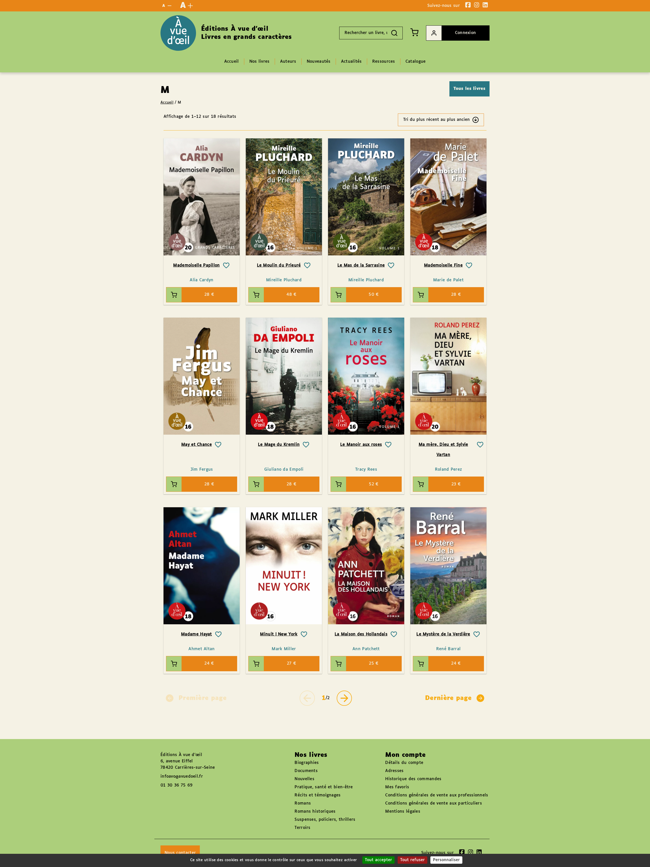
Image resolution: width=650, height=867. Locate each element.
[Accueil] (178, 33)
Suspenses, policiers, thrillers (325, 819)
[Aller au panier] (414, 32)
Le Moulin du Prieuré (279, 265)
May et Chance (196, 445)
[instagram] (477, 5)
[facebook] (468, 5)
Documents (306, 771)
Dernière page (448, 698)
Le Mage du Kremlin (279, 445)
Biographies (307, 763)
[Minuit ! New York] (284, 565)
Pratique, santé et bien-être (324, 787)
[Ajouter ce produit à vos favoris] (226, 265)
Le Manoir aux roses (361, 445)
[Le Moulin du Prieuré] (284, 196)
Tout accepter (378, 860)
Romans (303, 803)
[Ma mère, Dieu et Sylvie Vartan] (448, 376)
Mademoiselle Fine (443, 265)
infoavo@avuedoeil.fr (181, 776)
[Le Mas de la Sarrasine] (366, 196)
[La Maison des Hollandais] (366, 565)
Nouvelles (304, 779)
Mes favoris (397, 787)
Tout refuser (412, 860)
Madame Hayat (196, 634)
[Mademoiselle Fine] (448, 196)
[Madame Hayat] (202, 565)
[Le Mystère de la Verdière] (448, 565)
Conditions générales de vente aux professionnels (436, 795)
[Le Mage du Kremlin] (284, 376)
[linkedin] (485, 5)
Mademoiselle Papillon (196, 265)
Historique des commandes (413, 779)
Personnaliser (446, 860)
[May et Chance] (202, 376)
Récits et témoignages (317, 795)
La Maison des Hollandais (361, 634)
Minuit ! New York (278, 634)
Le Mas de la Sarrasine (361, 265)
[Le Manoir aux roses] (366, 376)
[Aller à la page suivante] (344, 698)
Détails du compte (404, 763)
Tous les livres (469, 89)
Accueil (166, 102)
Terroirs (302, 828)
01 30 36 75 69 (176, 785)
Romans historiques (315, 811)
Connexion (465, 33)
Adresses (394, 771)
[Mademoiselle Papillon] (202, 196)
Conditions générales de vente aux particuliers (433, 803)
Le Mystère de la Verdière (443, 634)
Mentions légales (402, 811)
